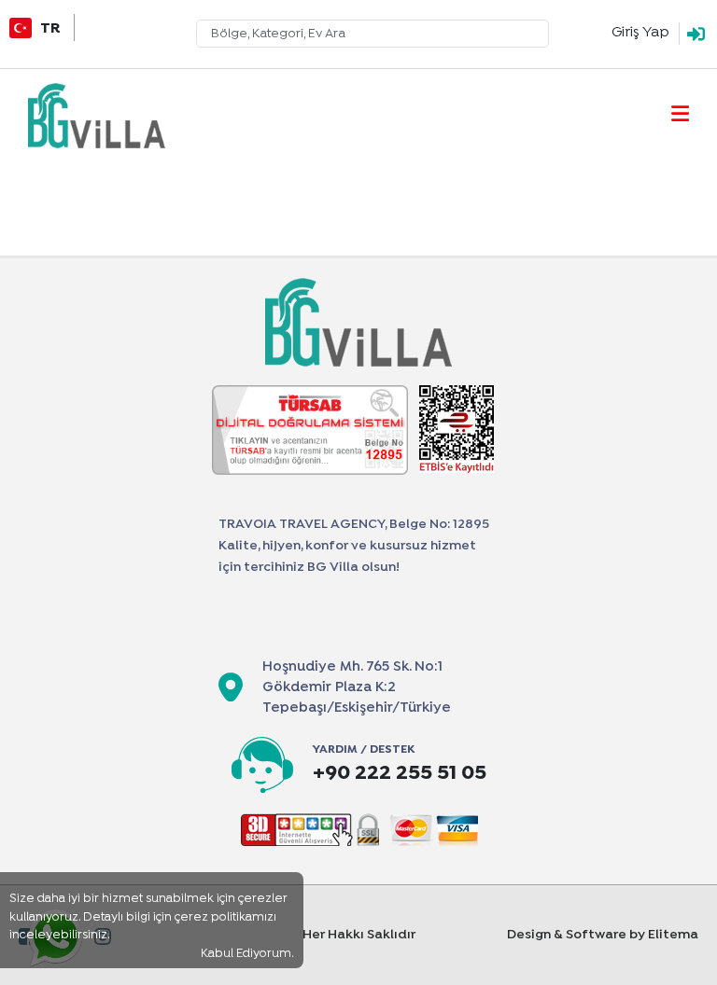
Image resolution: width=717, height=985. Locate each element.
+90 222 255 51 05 (399, 773)
